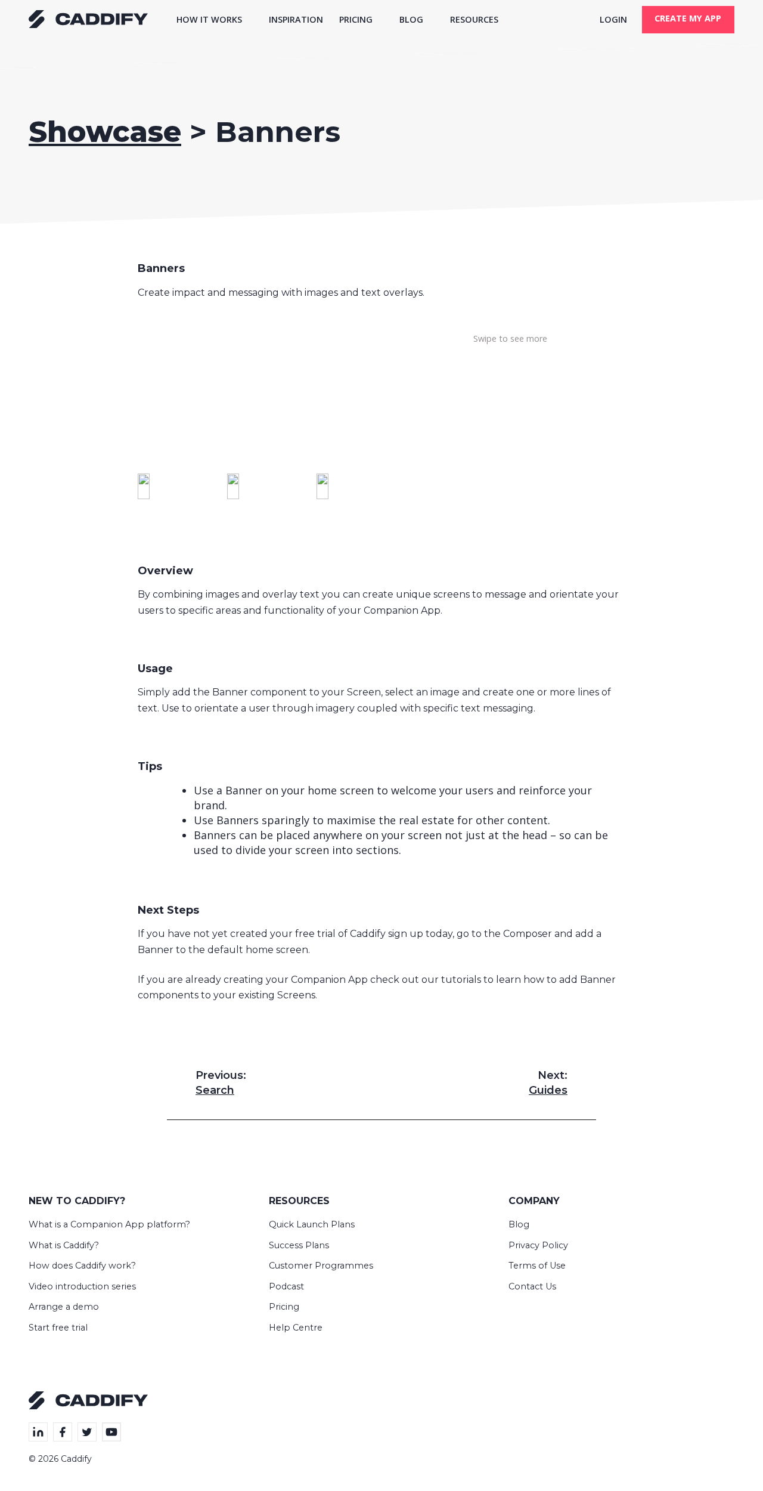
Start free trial (58, 1327)
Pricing (356, 19)
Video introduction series (82, 1286)
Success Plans (299, 1245)
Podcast (286, 1286)
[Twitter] (87, 1431)
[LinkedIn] (38, 1431)
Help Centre (295, 1327)
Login (613, 19)
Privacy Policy (538, 1245)
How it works (209, 19)
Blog (411, 19)
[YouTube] (111, 1431)
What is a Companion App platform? (109, 1224)
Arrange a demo (64, 1306)
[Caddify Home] (88, 24)
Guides (548, 1083)
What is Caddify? (64, 1245)
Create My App (688, 18)
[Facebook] (62, 1431)
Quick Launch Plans (312, 1224)
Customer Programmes (321, 1265)
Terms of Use (537, 1265)
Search (221, 1083)
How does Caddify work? (82, 1265)
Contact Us (532, 1286)
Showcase (105, 132)
